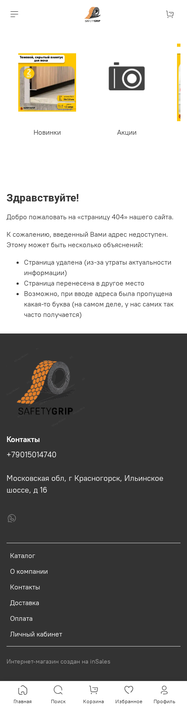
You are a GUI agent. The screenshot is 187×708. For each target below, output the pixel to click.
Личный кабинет (36, 634)
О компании (29, 571)
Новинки (47, 132)
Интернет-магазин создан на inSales (58, 661)
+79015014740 (32, 455)
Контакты (25, 586)
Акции (127, 132)
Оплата (21, 618)
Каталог (22, 555)
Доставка (24, 602)
